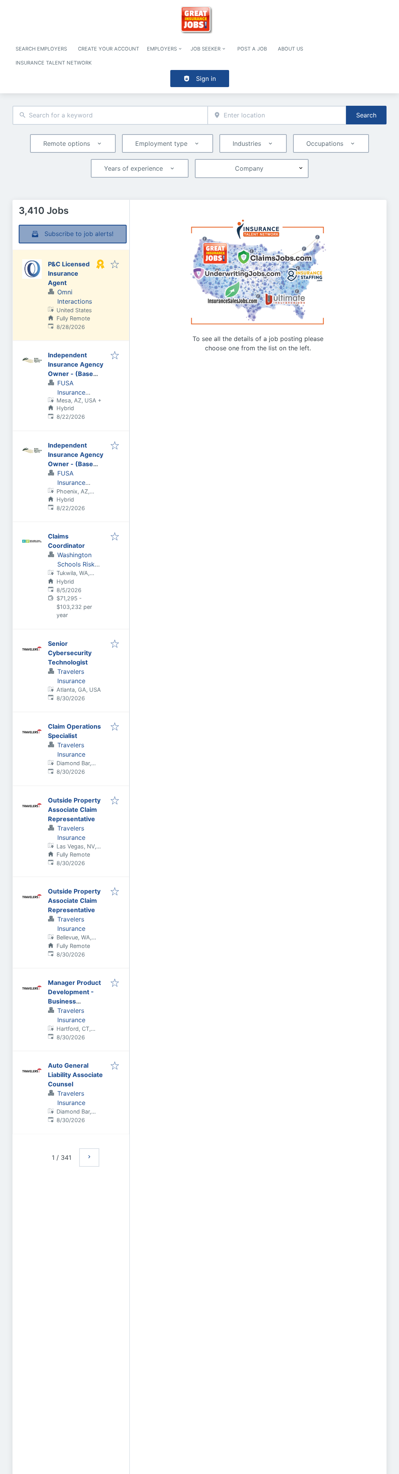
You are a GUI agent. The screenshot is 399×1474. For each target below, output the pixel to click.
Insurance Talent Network (54, 63)
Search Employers (41, 49)
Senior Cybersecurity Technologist (70, 653)
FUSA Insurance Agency (71, 392)
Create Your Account (108, 49)
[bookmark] (115, 264)
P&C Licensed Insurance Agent (69, 273)
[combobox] (110, 115)
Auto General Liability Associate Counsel (75, 1074)
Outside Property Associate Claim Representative (74, 809)
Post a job (252, 49)
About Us (290, 49)
